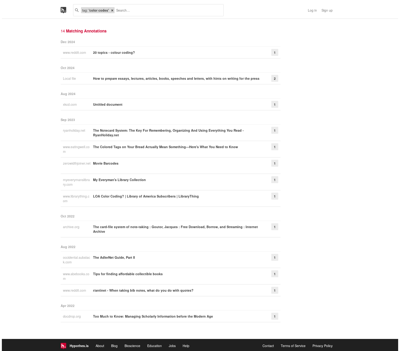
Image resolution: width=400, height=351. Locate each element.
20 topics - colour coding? (114, 52)
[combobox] (167, 10)
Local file (70, 78)
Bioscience (132, 345)
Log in (312, 10)
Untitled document (107, 104)
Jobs (172, 345)
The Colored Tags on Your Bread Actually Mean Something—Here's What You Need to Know (165, 146)
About (100, 345)
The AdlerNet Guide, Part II (114, 257)
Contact (268, 345)
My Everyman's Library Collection (119, 179)
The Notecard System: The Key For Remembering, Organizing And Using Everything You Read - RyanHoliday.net (168, 132)
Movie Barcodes (106, 163)
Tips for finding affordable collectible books (128, 273)
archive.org (71, 226)
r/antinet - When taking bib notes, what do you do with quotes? (143, 290)
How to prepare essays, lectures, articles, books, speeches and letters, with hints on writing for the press (176, 78)
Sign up (327, 10)
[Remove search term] (112, 10)
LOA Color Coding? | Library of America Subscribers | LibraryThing (146, 196)
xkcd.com (70, 104)
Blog (114, 345)
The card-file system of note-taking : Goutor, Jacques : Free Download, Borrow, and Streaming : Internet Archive (175, 229)
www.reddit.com (75, 52)
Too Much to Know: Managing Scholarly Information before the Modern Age (153, 316)
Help (186, 345)
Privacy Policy (322, 345)
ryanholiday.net (74, 130)
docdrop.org (72, 316)
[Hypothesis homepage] (67, 10)
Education (154, 345)
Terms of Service (293, 345)
